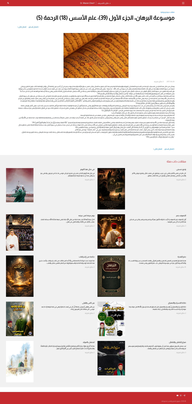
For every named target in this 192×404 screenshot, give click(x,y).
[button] (184, 396)
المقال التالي (22, 27)
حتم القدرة (182, 257)
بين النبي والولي (88, 303)
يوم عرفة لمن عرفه (86, 215)
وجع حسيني (181, 169)
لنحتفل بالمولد (88, 342)
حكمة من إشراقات (86, 257)
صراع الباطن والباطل (177, 342)
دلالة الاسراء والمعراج (177, 303)
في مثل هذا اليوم (87, 169)
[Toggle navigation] (183, 3)
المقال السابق (33, 27)
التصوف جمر (181, 215)
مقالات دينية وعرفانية (167, 12)
